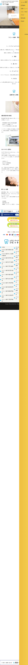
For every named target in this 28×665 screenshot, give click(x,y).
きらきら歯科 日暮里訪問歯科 (21, 255)
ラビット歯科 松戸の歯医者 (6, 262)
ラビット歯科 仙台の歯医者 (6, 278)
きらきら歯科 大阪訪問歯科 (20, 259)
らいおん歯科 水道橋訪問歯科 (21, 262)
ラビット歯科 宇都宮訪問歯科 (21, 285)
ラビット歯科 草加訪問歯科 (20, 278)
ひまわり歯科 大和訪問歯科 (6, 281)
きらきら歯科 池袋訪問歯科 (20, 270)
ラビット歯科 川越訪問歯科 (20, 289)
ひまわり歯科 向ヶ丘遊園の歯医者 (7, 255)
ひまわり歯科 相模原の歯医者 (7, 251)
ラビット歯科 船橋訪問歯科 (6, 289)
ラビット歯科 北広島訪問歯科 (7, 293)
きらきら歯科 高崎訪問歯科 (20, 251)
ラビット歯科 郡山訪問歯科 (20, 281)
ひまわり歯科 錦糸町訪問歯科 (7, 285)
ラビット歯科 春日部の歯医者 (7, 270)
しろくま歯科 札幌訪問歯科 (20, 266)
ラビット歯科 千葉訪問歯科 (6, 296)
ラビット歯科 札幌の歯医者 (6, 274)
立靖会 (3, 247)
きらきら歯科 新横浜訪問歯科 (21, 247)
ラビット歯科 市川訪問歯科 (20, 293)
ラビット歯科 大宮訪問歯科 (20, 274)
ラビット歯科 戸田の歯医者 (6, 266)
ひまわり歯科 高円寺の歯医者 (7, 259)
